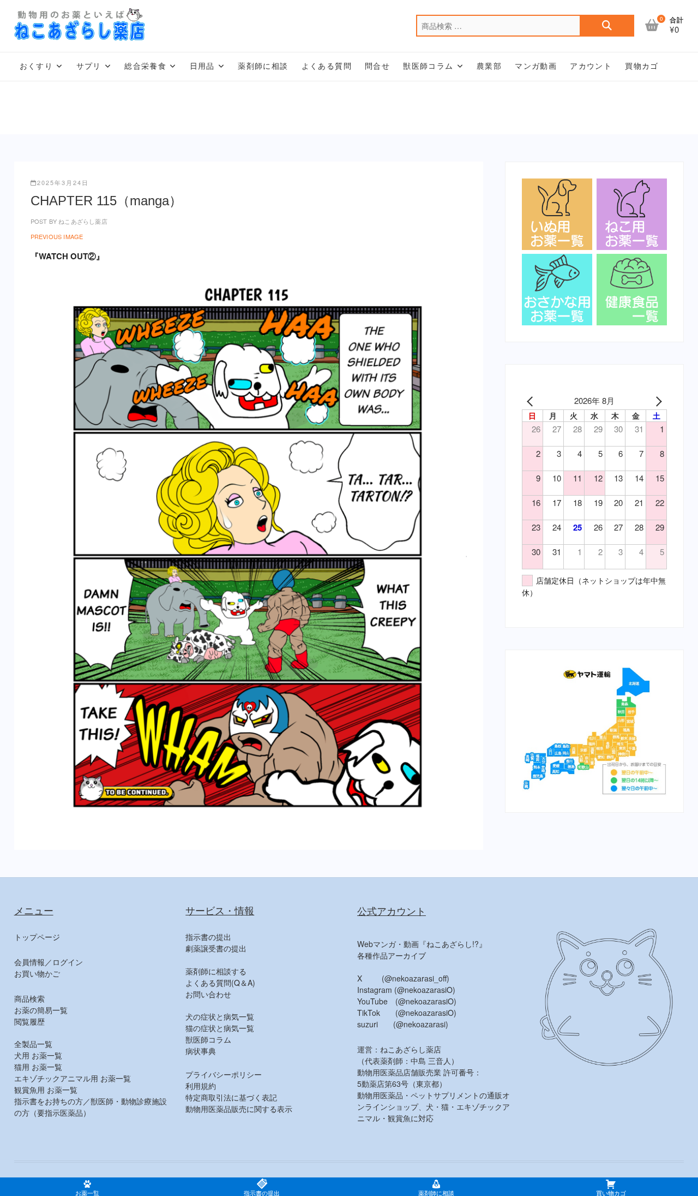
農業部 (489, 66)
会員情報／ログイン (48, 961)
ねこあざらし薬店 (82, 221)
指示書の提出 (208, 936)
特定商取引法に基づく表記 (231, 1097)
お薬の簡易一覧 (41, 1009)
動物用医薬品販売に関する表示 (238, 1108)
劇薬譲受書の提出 (215, 948)
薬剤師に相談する (215, 971)
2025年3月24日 (63, 182)
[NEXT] (656, 400)
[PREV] (532, 400)
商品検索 (29, 998)
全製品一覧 (33, 1043)
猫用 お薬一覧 (38, 1066)
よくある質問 (327, 66)
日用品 (202, 66)
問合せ (377, 66)
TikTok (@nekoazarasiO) (406, 1012)
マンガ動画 (536, 66)
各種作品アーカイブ (391, 955)
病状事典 (200, 1050)
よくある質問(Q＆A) (220, 982)
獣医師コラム (428, 66)
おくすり (36, 66)
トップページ (37, 936)
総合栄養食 (145, 66)
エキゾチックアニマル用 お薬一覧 (72, 1078)
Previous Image (57, 236)
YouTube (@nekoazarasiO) (406, 1001)
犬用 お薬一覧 (38, 1055)
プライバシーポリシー (223, 1074)
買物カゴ (642, 66)
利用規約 (200, 1085)
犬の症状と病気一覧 (219, 1016)
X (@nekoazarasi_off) (403, 978)
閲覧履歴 (29, 1021)
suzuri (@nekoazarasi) (402, 1024)
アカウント (591, 66)
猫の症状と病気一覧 (219, 1027)
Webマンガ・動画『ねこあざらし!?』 (421, 943)
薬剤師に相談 (263, 66)
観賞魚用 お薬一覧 (45, 1089)
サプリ (88, 66)
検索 (607, 26)
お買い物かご (37, 973)
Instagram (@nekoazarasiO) (406, 989)
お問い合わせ (208, 994)
